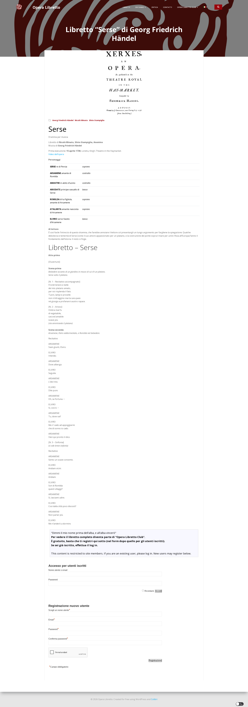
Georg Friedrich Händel (62, 120)
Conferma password (58, 639)
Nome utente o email (57, 570)
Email (51, 620)
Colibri (154, 699)
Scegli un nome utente (59, 610)
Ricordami (149, 591)
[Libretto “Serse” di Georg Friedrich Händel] (124, 82)
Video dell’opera (56, 154)
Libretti (126, 7)
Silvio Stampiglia (96, 120)
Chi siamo (139, 7)
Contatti (167, 7)
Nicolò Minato (81, 120)
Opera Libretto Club (186, 7)
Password (53, 580)
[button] (240, 704)
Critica (155, 7)
